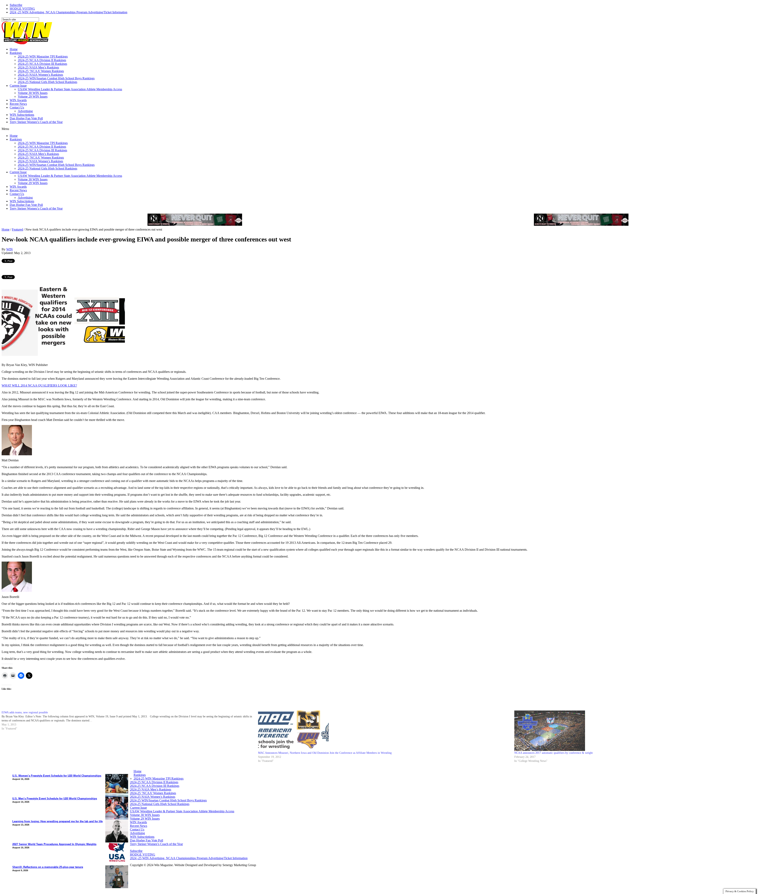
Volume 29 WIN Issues (32, 96)
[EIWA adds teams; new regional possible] (130, 721)
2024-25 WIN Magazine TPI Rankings (43, 56)
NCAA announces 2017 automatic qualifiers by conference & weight (553, 752)
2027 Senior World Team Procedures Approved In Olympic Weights (54, 844)
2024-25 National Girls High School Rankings (47, 82)
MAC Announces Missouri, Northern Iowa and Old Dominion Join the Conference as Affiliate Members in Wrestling (325, 752)
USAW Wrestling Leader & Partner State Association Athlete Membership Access (70, 89)
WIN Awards (18, 100)
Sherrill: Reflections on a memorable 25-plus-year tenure (47, 867)
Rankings (16, 53)
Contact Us (17, 107)
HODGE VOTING (22, 8)
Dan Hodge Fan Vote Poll (26, 118)
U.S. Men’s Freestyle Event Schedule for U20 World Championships (54, 798)
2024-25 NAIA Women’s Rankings (40, 74)
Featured (17, 229)
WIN (9, 249)
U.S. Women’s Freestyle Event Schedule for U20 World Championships (56, 775)
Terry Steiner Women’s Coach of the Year (36, 122)
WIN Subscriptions (22, 114)
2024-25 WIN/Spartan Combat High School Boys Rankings (56, 78)
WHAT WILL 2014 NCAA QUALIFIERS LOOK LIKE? (39, 385)
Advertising (25, 111)
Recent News (18, 103)
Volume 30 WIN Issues (32, 93)
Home (14, 49)
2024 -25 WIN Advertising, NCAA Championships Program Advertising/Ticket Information (68, 12)
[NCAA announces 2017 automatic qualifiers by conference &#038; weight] (640, 731)
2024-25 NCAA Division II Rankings (42, 60)
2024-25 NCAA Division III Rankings (42, 63)
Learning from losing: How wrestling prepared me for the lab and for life (57, 821)
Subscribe (16, 5)
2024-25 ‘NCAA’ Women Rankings (41, 71)
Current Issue (18, 85)
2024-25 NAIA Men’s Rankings (38, 67)
